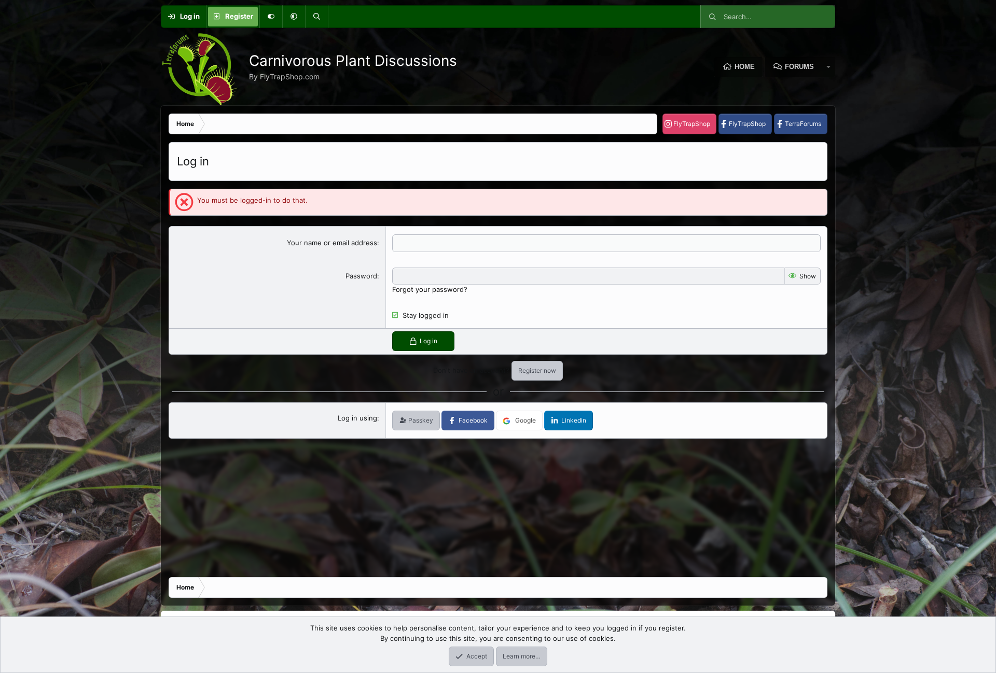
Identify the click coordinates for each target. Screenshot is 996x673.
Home (745, 67)
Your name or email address (332, 243)
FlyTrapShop (691, 124)
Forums (799, 67)
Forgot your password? (429, 289)
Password (361, 276)
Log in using (357, 418)
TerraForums (803, 124)
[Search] (316, 16)
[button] (293, 16)
